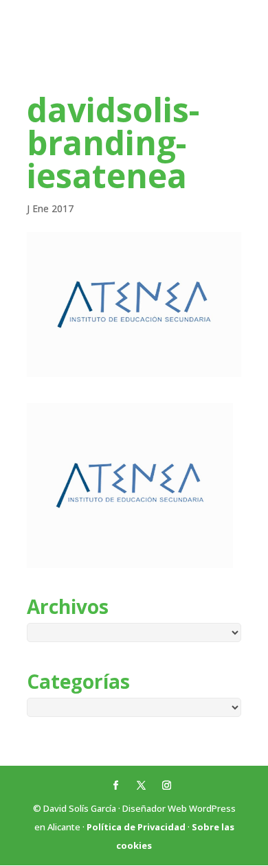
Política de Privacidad (136, 827)
